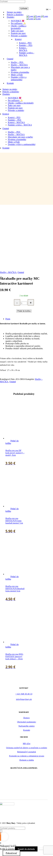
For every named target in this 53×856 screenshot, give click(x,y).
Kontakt (26, 730)
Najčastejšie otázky (26, 726)
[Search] (1, 831)
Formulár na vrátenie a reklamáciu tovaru (26, 756)
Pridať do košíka (23, 311)
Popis (7, 319)
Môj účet (26, 743)
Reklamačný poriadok (26, 752)
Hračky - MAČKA (8, 272)
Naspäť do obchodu (26, 849)
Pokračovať (11, 853)
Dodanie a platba (26, 760)
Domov (26, 718)
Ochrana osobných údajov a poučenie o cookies (26, 748)
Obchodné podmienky (26, 722)
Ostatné (21, 272)
